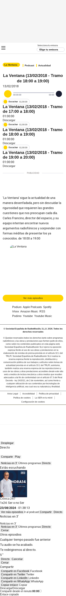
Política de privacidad (49, 394)
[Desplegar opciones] (59, 94)
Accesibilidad (28, 394)
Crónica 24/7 (7, 498)
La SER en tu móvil (43, 398)
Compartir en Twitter (13, 574)
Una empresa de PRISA (33, 412)
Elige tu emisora (48, 49)
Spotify (47, 307)
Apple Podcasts (32, 307)
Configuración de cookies (33, 402)
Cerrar (5, 530)
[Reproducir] (8, 94)
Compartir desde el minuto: (19, 591)
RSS (42, 311)
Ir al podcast (31, 512)
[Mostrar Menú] (3, 47)
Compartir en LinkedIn (14, 578)
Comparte (7, 456)
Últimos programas (29, 463)
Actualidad (44, 65)
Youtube (28, 316)
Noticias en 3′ (9, 463)
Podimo (16, 316)
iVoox (15, 311)
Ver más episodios (33, 298)
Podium (16, 307)
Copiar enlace (9, 584)
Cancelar (17, 559)
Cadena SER (15, 48)
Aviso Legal (12, 394)
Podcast (29, 65)
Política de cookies (22, 398)
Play (17, 456)
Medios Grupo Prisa (33, 421)
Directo (46, 463)
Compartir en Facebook (15, 571)
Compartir (46, 512)
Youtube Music (43, 316)
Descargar (9, 120)
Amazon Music (29, 311)
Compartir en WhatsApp (15, 581)
